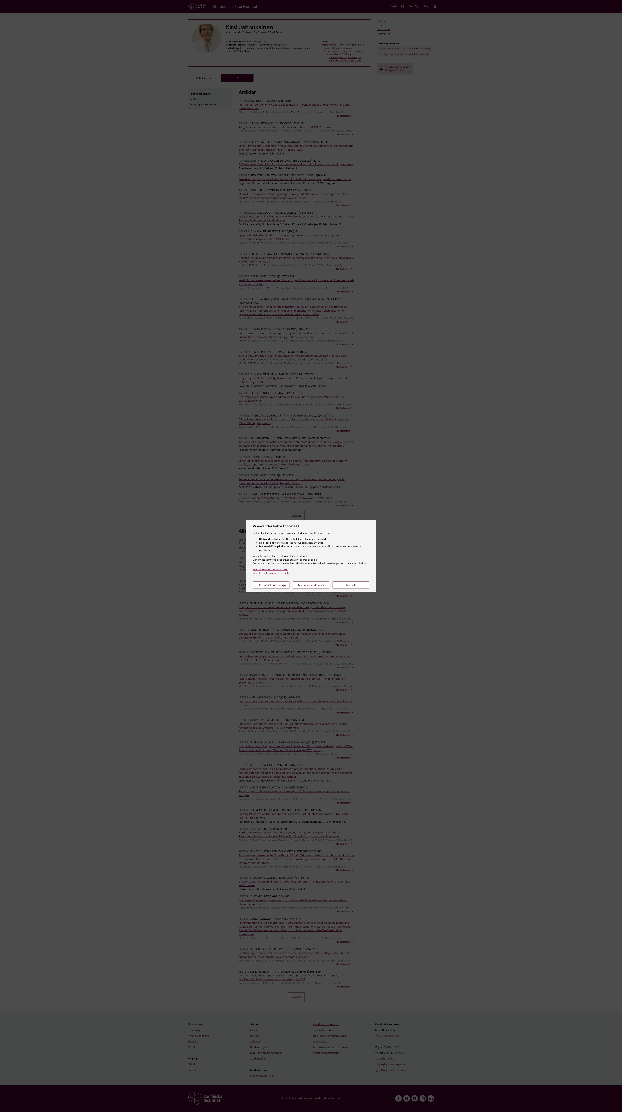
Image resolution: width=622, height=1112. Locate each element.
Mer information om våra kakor (270, 569)
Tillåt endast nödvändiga (271, 585)
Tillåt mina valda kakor (311, 585)
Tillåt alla (351, 585)
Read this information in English (271, 573)
